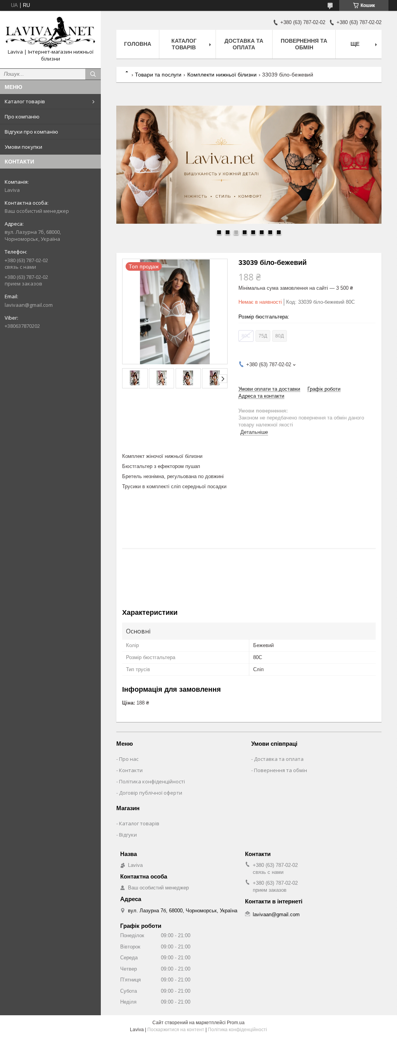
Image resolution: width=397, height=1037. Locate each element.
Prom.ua (236, 1022)
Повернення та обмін (304, 44)
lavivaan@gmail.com (29, 304)
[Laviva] (50, 33)
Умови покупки (23, 146)
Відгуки (128, 834)
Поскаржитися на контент (175, 1029)
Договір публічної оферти (150, 792)
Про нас (128, 758)
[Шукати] (93, 74)
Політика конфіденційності (152, 781)
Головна (137, 44)
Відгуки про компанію (31, 131)
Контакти (131, 770)
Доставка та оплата (243, 44)
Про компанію (22, 116)
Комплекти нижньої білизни (222, 74)
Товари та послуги (158, 74)
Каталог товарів (25, 101)
